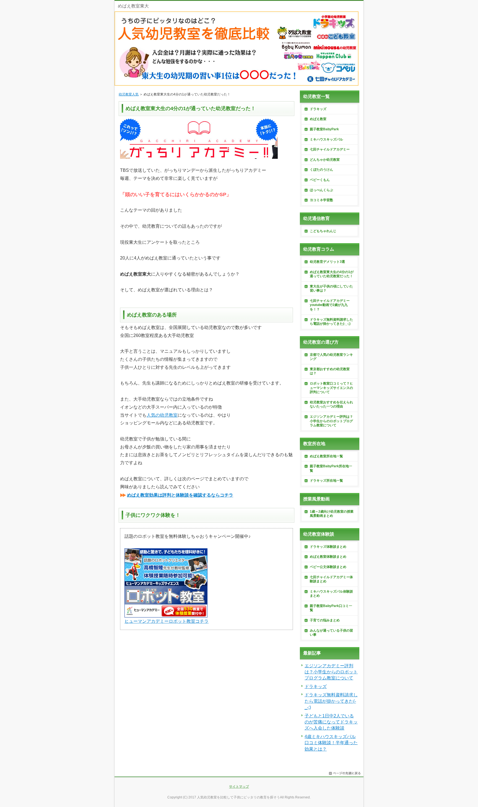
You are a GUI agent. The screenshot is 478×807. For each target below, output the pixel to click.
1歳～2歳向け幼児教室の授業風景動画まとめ (332, 514)
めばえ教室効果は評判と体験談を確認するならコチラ (180, 495)
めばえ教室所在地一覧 (326, 456)
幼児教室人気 (129, 94)
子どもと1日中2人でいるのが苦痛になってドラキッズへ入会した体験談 (331, 722)
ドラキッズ (318, 109)
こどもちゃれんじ (323, 231)
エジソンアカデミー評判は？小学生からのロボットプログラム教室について (331, 421)
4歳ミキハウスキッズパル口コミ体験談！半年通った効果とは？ (331, 742)
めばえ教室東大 (133, 6)
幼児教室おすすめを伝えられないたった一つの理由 (331, 404)
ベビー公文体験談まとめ (328, 567)
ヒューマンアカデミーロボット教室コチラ (166, 621)
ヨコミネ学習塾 (321, 200)
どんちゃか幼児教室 (325, 160)
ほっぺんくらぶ (321, 190)
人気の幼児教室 (162, 415)
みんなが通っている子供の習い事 (331, 633)
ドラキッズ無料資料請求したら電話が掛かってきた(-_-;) (331, 322)
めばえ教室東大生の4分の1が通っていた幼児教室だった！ (332, 274)
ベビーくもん (320, 180)
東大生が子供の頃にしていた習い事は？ (331, 288)
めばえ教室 (318, 119)
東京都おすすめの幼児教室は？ (330, 371)
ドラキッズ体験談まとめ (328, 547)
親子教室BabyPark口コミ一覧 (331, 608)
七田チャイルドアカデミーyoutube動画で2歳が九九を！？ (330, 305)
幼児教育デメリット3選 (327, 262)
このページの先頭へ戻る (345, 773)
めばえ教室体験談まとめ (328, 557)
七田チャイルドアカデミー (330, 149)
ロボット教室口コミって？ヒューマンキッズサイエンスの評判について (331, 388)
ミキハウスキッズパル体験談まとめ (331, 594)
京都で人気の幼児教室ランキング (331, 357)
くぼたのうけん (321, 170)
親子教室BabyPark (324, 129)
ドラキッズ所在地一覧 (326, 480)
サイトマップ (239, 786)
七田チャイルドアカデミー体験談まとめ (331, 579)
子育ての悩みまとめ (325, 620)
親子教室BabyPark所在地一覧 (331, 468)
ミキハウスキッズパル (326, 139)
